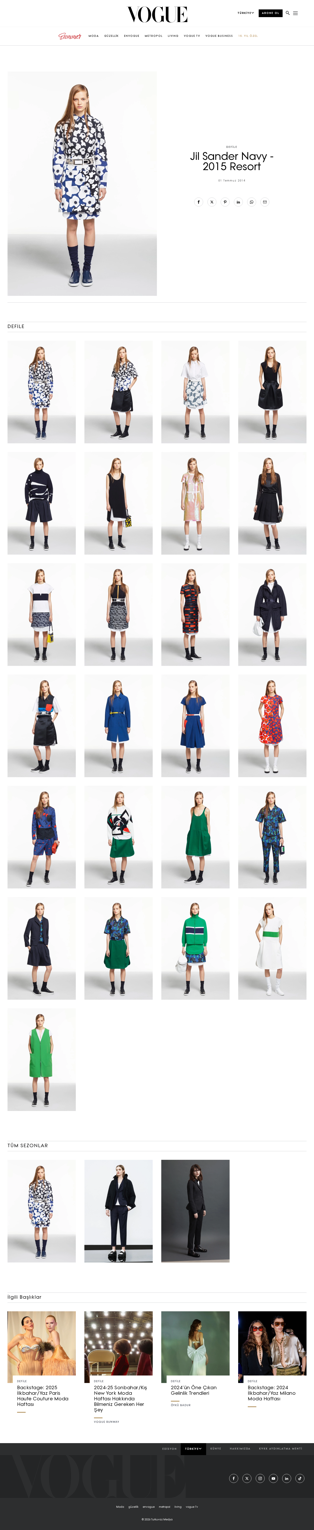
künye (215, 1449)
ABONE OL (270, 13)
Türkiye (192, 1449)
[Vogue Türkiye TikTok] (299, 1478)
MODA (94, 36)
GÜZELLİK (111, 36)
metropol (164, 1507)
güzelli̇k (133, 1507)
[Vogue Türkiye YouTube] (273, 1478)
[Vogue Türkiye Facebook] (233, 1478)
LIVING (173, 36)
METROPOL (154, 36)
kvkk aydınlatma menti (280, 1449)
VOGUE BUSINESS (219, 36)
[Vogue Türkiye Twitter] (246, 1478)
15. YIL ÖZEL (248, 36)
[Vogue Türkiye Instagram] (260, 1478)
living (178, 1507)
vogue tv (192, 1507)
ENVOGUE (131, 36)
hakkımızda (240, 1449)
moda (120, 1507)
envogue (149, 1507)
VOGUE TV (192, 36)
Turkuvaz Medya (162, 1519)
